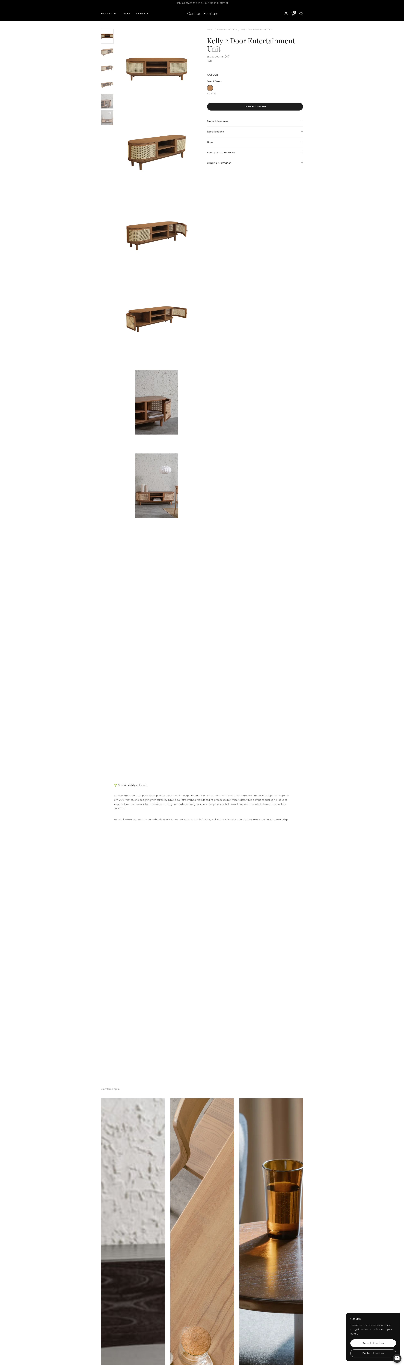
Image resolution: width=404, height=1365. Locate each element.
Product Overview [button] (217, 121)
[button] (301, 14)
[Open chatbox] (397, 1358)
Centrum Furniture (202, 13)
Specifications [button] (215, 131)
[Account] (286, 14)
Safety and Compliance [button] (221, 152)
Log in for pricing (255, 106)
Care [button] (210, 142)
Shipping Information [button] (219, 163)
